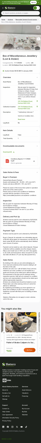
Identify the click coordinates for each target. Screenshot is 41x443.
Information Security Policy (10, 418)
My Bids (24, 411)
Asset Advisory (26, 390)
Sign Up (33, 2)
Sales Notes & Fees (11, 172)
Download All (7, 152)
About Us (5, 390)
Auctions (10, 19)
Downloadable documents (13, 146)
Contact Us (5, 408)
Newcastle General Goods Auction (26, 19)
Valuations (25, 393)
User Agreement (7, 414)
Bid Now (29, 350)
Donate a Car (6, 393)
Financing (25, 396)
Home (3, 19)
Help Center (6, 411)
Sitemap (4, 399)
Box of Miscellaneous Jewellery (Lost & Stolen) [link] (16, 22)
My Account (25, 408)
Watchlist (25, 414)
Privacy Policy (6, 421)
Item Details (8, 130)
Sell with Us (5, 396)
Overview (7, 77)
